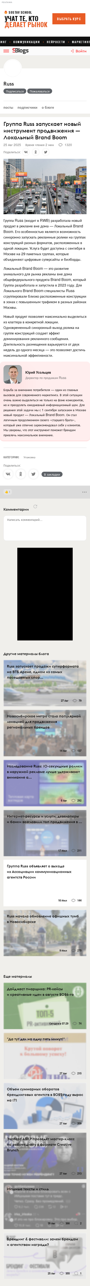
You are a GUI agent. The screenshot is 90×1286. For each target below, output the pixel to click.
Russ (8, 83)
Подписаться (15, 91)
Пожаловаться (40, 91)
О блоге (48, 107)
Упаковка (29, 457)
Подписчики (27, 107)
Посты (8, 107)
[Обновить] (35, 506)
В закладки (52, 474)
